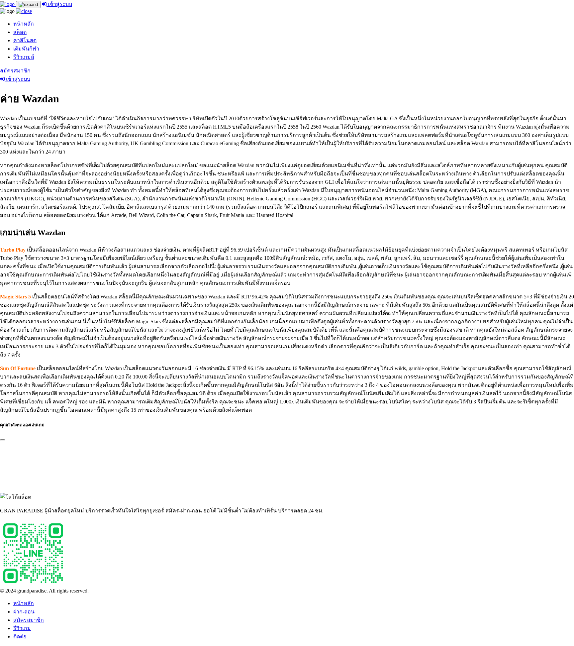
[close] (24, 11)
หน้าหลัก (23, 24)
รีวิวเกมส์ (23, 57)
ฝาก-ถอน (24, 611)
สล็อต (20, 32)
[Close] (2, 440)
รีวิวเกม (22, 628)
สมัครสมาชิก (15, 70)
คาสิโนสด (25, 40)
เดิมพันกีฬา (26, 49)
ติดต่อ (20, 636)
